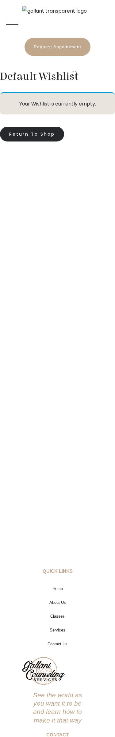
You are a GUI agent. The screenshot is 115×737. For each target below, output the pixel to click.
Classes (57, 616)
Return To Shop (32, 134)
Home (57, 588)
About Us (57, 602)
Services (57, 630)
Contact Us (57, 644)
